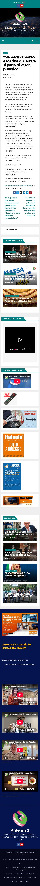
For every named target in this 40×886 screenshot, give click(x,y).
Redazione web (10, 75)
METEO (17, 859)
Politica (14, 529)
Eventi (5, 53)
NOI (20, 863)
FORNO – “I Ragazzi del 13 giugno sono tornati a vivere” (18, 256)
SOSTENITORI (31, 877)
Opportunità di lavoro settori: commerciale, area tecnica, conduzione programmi (20, 869)
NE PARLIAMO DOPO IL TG (29, 859)
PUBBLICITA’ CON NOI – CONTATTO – (15, 877)
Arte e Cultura (9, 296)
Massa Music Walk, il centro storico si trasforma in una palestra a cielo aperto (20, 278)
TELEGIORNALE (24, 881)
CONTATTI (11, 859)
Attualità (7, 251)
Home (4, 859)
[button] (28, 40)
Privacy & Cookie (11, 873)
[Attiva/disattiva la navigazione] (37, 40)
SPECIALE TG (15, 881)
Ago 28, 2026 (10, 537)
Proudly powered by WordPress (13, 852)
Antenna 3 (20, 24)
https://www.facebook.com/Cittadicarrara (18, 186)
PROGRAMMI (21, 873)
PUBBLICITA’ (30, 873)
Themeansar (20, 855)
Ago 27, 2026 (10, 579)
